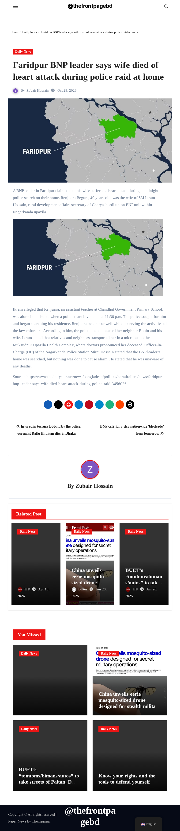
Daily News (23, 51)
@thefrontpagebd (90, 6)
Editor (83, 589)
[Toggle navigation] (16, 6)
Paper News (17, 821)
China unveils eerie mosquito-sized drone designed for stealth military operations (129, 703)
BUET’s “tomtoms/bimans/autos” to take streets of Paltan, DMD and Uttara (49, 778)
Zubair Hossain (37, 90)
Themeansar (41, 821)
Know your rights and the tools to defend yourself (126, 779)
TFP (27, 589)
